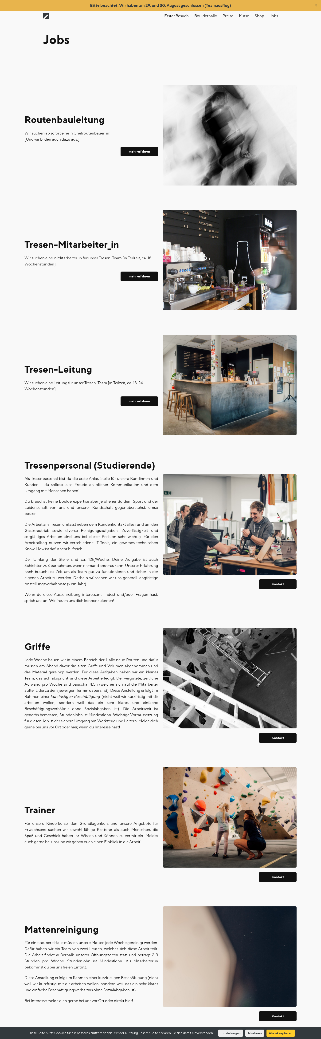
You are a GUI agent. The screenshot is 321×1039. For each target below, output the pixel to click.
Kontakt (278, 584)
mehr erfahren (139, 151)
